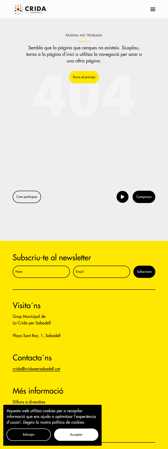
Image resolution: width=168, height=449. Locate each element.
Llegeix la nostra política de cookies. (54, 422)
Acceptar (76, 434)
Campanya (144, 197)
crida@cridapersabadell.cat (36, 369)
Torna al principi (84, 77)
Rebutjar (29, 434)
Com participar (26, 197)
